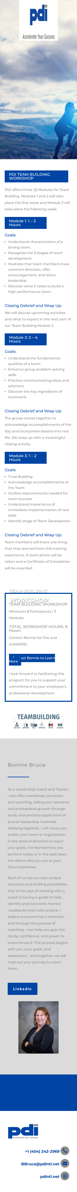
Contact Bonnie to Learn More (32, 659)
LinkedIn (22, 989)
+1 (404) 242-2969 (43, 1151)
